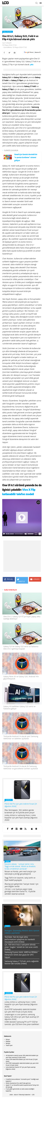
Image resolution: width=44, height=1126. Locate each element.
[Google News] (32, 52)
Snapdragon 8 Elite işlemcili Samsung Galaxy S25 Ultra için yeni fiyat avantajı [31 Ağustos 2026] (22, 1017)
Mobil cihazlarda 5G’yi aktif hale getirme (18, 1083)
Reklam (8, 1041)
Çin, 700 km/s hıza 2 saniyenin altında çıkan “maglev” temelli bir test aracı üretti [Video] (21, 947)
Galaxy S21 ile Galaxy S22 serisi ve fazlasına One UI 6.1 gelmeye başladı (20, 648)
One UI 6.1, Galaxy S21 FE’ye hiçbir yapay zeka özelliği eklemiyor (21, 618)
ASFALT (7, 861)
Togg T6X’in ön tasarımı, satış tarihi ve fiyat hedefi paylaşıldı (20, 879)
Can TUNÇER (6, 43)
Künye (8, 1039)
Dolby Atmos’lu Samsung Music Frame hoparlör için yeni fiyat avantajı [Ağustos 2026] (21, 817)
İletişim (8, 1043)
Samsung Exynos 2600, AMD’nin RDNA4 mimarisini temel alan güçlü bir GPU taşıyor (21, 955)
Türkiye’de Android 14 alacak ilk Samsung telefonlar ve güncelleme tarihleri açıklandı (20, 768)
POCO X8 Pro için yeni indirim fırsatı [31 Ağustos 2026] (21, 805)
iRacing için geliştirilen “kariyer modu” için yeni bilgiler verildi (21, 885)
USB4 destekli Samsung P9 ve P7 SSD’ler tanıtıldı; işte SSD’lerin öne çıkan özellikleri (22, 1023)
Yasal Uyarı (9, 1045)
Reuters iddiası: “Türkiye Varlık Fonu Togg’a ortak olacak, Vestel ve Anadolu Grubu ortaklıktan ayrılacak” (20, 866)
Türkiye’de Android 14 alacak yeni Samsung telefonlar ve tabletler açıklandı (20, 738)
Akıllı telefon (7, 31)
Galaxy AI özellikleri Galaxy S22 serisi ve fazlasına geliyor (19, 708)
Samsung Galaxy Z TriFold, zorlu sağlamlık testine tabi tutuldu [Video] (22, 963)
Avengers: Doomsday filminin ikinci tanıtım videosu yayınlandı (22, 932)
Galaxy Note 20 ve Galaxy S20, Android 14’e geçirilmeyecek (21, 678)
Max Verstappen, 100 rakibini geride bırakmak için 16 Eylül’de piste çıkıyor (20, 811)
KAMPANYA (8, 800)
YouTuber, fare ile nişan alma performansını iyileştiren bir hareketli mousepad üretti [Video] (20, 939)
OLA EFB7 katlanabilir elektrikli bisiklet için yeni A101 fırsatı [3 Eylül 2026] (20, 1011)
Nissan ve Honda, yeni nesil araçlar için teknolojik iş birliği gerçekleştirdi (20, 873)
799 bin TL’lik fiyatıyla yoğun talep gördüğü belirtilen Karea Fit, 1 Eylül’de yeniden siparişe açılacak (20, 891)
